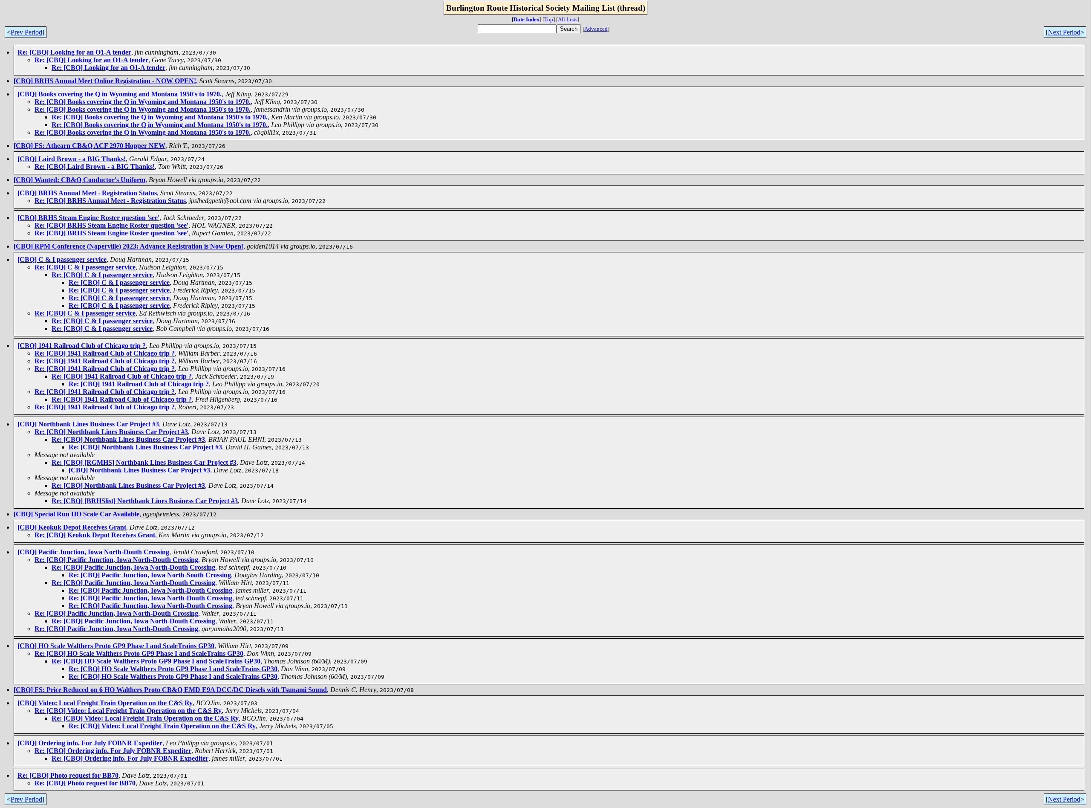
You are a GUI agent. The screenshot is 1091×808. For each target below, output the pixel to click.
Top (548, 19)
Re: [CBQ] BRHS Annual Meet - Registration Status (110, 200)
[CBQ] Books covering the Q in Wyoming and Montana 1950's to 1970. (119, 94)
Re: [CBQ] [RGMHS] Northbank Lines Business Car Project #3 (144, 462)
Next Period (1064, 32)
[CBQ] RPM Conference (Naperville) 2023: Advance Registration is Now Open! (128, 246)
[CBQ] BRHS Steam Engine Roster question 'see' (88, 217)
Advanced (596, 29)
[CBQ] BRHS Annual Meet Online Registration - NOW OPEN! (105, 80)
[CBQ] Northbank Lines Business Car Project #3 (88, 424)
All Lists (567, 19)
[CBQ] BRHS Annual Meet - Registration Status (87, 193)
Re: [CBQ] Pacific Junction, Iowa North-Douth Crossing (116, 559)
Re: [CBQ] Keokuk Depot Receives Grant (95, 535)
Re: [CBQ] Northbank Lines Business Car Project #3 (111, 431)
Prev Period (26, 32)
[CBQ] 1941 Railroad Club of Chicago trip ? (81, 345)
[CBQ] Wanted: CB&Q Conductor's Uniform (79, 179)
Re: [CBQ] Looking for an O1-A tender (74, 52)
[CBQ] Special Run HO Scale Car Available (76, 514)
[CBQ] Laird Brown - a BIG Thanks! (71, 158)
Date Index (527, 19)
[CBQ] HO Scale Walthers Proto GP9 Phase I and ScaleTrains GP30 (115, 645)
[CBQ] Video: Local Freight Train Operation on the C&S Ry (105, 703)
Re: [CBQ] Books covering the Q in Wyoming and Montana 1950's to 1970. (143, 101)
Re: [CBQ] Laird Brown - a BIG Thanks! (95, 166)
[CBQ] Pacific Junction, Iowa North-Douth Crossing (93, 552)
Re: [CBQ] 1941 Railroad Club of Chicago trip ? (105, 353)
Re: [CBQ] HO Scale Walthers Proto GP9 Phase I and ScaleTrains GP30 (139, 653)
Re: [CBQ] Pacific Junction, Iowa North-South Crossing (150, 575)
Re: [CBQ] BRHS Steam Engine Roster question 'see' (111, 225)
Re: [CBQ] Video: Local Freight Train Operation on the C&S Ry (128, 710)
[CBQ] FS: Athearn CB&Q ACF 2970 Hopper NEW (89, 145)
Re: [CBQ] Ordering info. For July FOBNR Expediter (113, 750)
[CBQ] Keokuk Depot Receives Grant (71, 527)
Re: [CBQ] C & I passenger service (85, 267)
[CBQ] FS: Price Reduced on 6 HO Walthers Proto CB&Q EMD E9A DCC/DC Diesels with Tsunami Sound (170, 689)
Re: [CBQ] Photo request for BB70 (67, 775)
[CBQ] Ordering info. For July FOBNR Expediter (89, 743)
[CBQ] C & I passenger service (62, 259)
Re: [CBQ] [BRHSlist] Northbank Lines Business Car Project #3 (145, 500)
